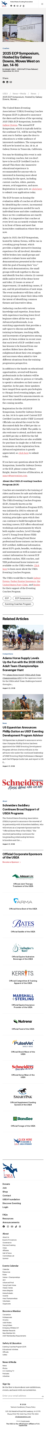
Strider (36, 585)
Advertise (6, 1376)
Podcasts (6, 1373)
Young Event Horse (9, 1285)
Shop (5, 1192)
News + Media (19, 94)
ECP (7, 598)
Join (5, 1188)
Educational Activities (10, 1349)
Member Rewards (9, 1330)
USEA (5, 94)
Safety (5, 1355)
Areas (5, 1248)
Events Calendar (10, 1266)
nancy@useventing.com (15, 476)
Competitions (8, 654)
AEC (4, 1280)
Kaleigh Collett (10, 69)
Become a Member (12, 1311)
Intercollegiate (8, 1290)
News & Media (9, 1362)
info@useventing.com (23, 1417)
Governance (7, 1242)
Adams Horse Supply (15, 675)
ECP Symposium (23, 598)
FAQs (5, 1215)
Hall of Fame (7, 1253)
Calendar (6, 1269)
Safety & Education (12, 1343)
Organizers (7, 1304)
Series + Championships (11, 1277)
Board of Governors (9, 1240)
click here (37, 189)
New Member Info (9, 1333)
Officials (5, 1352)
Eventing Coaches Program (18, 604)
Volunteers (6, 1301)
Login (5, 1207)
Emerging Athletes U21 (11, 1328)
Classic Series (8, 1288)
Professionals (7, 1317)
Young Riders (7, 1325)
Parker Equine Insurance (23, 582)
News (33, 94)
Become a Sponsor (11, 862)
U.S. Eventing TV (8, 1371)
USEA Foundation (11, 1200)
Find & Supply (25, 1421)
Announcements (11, 1223)
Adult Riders (7, 1322)
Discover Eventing (12, 1203)
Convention (7, 1314)
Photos (5, 1368)
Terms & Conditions (18, 1407)
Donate (6, 1184)
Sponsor (5, 1258)
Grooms (5, 1320)
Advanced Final (8, 1282)
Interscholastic (8, 1293)
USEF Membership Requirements (14, 1336)
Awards (5, 1296)
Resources (8, 1219)
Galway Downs (10, 125)
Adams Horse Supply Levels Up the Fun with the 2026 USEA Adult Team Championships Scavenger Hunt (23, 664)
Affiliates (6, 1250)
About (5, 801)
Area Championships (10, 1298)
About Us (6, 1237)
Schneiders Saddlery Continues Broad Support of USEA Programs (21, 809)
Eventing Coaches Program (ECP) (14, 1347)
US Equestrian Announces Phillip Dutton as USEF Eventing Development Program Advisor (23, 731)
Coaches (6, 48)
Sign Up (6, 1384)
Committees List (8, 1256)
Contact (7, 1196)
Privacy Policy (30, 1407)
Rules (5, 1274)
